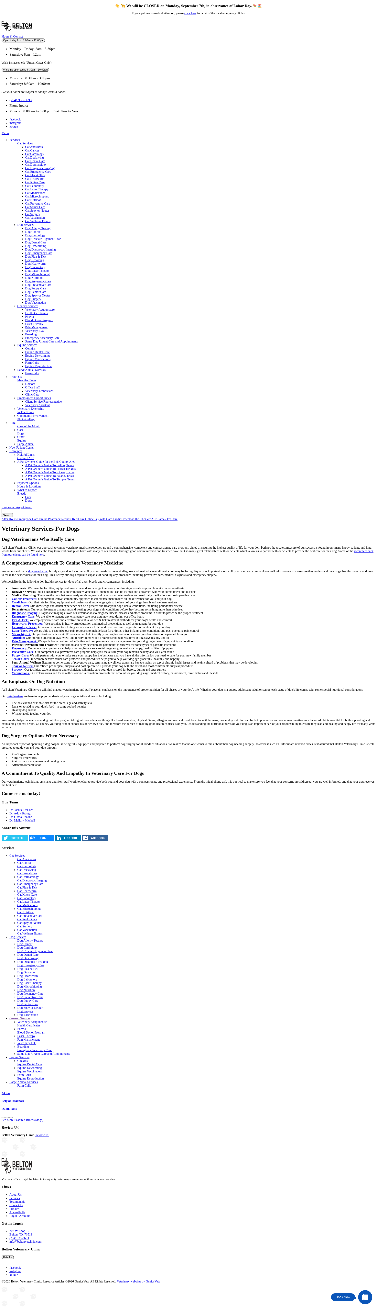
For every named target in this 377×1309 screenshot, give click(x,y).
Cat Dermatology (36, 164)
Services (14, 139)
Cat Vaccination (35, 217)
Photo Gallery (26, 419)
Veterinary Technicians (39, 391)
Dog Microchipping (37, 274)
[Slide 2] (11, 1117)
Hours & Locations (29, 486)
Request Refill (70, 519)
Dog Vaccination (35, 302)
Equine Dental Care (37, 352)
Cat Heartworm (34, 178)
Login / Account (19, 1215)
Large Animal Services (31, 369)
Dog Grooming (34, 260)
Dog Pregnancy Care (38, 281)
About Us (15, 376)
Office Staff (32, 387)
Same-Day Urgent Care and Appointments (51, 341)
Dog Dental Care (35, 242)
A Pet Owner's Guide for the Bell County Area (46, 461)
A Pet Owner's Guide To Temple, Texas (50, 479)
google (13, 126)
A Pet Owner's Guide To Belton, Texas (49, 465)
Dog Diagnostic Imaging (40, 249)
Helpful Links (26, 454)
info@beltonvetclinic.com (25, 1241)
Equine (21, 440)
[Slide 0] (3, 1117)
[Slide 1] (7, 1117)
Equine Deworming (37, 355)
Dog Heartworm (35, 263)
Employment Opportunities (34, 398)
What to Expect (27, 490)
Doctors (30, 384)
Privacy (14, 1208)
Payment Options (28, 483)
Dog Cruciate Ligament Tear (43, 239)
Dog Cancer (32, 231)
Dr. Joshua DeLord (21, 809)
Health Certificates (36, 313)
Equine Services (27, 345)
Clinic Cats (32, 394)
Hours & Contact (12, 36)
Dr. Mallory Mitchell (22, 820)
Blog (12, 422)
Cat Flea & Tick (35, 175)
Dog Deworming (35, 246)
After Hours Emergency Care (20, 519)
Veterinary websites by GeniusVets (138, 1281)
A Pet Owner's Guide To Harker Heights (50, 468)
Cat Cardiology (34, 154)
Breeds (21, 493)
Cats (20, 429)
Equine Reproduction (38, 366)
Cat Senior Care (35, 207)
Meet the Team (26, 380)
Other (20, 437)
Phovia (29, 316)
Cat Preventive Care (37, 203)
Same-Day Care (168, 519)
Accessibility (17, 1212)
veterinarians (15, 696)
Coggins (30, 348)
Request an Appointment (17, 507)
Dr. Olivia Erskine (20, 817)
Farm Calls (32, 362)
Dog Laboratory (35, 267)
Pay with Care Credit (107, 519)
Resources (15, 451)
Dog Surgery (33, 299)
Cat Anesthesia (34, 147)
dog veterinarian (38, 571)
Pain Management (36, 327)
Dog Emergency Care (38, 253)
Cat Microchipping (36, 196)
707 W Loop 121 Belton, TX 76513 (20, 1232)
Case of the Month (28, 426)
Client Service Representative (43, 401)
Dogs (20, 433)
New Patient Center (21, 447)
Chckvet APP (25, 458)
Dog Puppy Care (35, 288)
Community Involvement (32, 415)
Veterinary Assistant (37, 405)
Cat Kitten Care (35, 182)
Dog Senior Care (35, 292)
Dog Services (25, 224)
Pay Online (87, 519)
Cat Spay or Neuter (37, 210)
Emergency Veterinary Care (42, 338)
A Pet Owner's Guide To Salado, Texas (49, 475)
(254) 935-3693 (20, 100)
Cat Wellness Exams (37, 221)
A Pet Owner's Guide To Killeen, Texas (49, 472)
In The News (25, 412)
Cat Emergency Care (38, 171)
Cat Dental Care (35, 161)
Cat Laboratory (34, 185)
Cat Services (25, 143)
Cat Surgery (32, 214)
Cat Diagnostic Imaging (40, 168)
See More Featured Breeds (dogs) (22, 1120)
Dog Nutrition (34, 277)
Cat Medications (35, 193)
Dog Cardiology (35, 235)
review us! (42, 1135)
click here (190, 13)
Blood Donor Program (39, 320)
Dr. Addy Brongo (20, 813)
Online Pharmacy (50, 519)
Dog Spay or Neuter (37, 295)
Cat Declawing (34, 157)
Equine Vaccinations (37, 359)
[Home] (17, 33)
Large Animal (25, 444)
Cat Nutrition (33, 200)
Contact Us (16, 1205)
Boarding (31, 334)
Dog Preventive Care (38, 284)
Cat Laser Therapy (36, 189)
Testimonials (17, 1201)
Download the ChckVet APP (139, 519)
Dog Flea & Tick (35, 256)
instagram (15, 123)
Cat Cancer (32, 150)
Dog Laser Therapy (37, 270)
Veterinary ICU (34, 330)
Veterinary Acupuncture (40, 309)
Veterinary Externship (30, 408)
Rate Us (7, 1257)
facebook (15, 119)
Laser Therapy (34, 323)
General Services (27, 306)
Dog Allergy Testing (37, 228)
